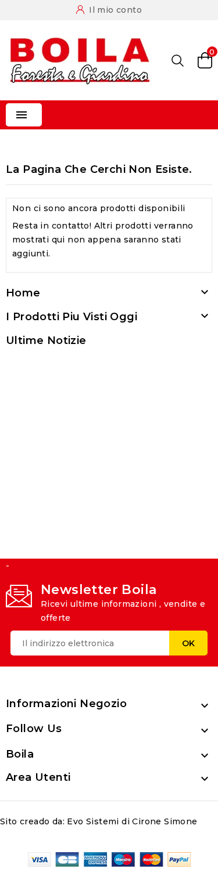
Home (23, 293)
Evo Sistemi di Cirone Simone (132, 821)
